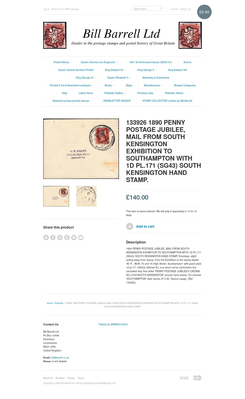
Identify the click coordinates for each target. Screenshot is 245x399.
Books (108, 85)
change (74, 9)
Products (58, 302)
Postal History (61, 62)
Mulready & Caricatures (156, 77)
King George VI (85, 77)
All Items (60, 378)
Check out (186, 9)
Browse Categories (185, 85)
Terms (81, 378)
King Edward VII (114, 70)
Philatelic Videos (174, 93)
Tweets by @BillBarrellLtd (112, 324)
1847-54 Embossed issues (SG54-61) (150, 62)
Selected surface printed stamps (71, 100)
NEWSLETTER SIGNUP (117, 100)
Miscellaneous (152, 85)
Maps (129, 85)
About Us (48, 378)
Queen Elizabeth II (118, 77)
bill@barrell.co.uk (60, 357)
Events (187, 62)
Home (50, 302)
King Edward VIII (177, 70)
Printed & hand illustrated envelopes (70, 85)
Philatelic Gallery (114, 93)
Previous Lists (145, 93)
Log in (46, 9)
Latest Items (86, 93)
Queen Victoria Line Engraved (98, 62)
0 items (174, 9)
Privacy (71, 378)
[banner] (122, 35)
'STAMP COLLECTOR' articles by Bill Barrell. (167, 100)
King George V (146, 70)
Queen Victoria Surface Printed (75, 70)
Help (64, 93)
